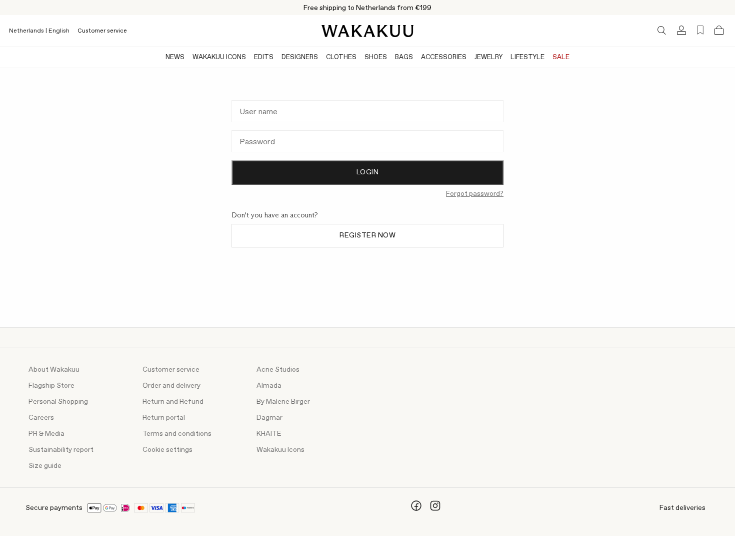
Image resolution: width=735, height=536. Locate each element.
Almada (269, 385)
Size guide (45, 465)
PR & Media (46, 433)
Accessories (443, 57)
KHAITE (269, 433)
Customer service (102, 31)
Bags (404, 57)
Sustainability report (61, 449)
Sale (561, 57)
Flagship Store (51, 385)
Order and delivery (171, 385)
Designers (300, 57)
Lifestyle (527, 57)
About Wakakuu (54, 369)
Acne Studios (278, 369)
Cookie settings (167, 449)
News (175, 57)
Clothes (341, 57)
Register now (368, 235)
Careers (41, 417)
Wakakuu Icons (219, 57)
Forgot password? (475, 193)
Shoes (375, 57)
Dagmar (269, 417)
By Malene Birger (283, 401)
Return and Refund (173, 401)
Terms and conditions (177, 433)
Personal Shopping (58, 401)
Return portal (163, 417)
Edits (264, 57)
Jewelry (488, 57)
